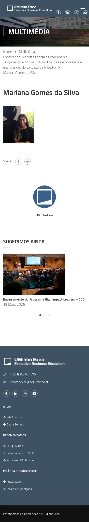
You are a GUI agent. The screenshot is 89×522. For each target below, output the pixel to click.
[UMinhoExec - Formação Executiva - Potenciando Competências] (29, 8)
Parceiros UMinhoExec (20, 460)
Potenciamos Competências (20, 514)
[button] (40, 315)
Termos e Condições (19, 489)
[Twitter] (27, 161)
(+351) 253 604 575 (23, 374)
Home (7, 51)
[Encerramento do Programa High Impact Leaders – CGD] (34, 273)
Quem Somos (14, 424)
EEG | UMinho (14, 446)
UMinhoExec (44, 215)
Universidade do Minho (21, 453)
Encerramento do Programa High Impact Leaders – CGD (44, 299)
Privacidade (13, 481)
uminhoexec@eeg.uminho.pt (29, 382)
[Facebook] (18, 161)
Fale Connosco (15, 417)
